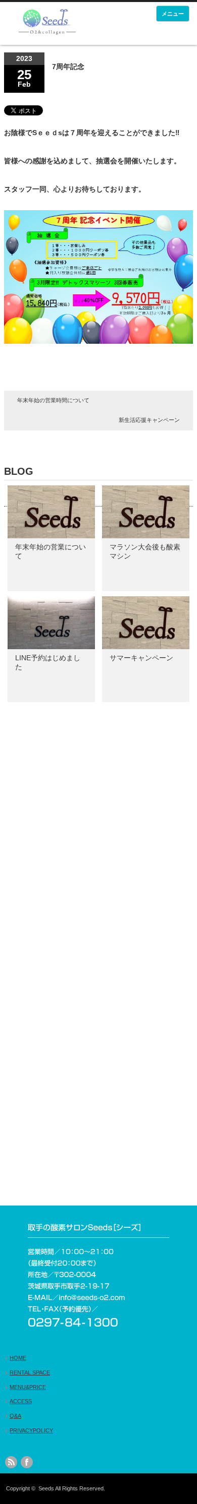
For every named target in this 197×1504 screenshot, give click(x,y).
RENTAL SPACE (30, 1372)
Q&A (15, 1416)
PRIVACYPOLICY (31, 1430)
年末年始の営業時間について (53, 400)
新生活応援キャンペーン (149, 420)
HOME (18, 1358)
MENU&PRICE (28, 1387)
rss (11, 1462)
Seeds (46, 1488)
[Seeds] (47, 23)
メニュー (173, 14)
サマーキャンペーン (141, 658)
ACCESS (21, 1401)
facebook (27, 1462)
